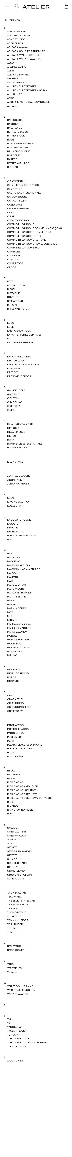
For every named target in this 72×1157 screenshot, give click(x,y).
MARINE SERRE (16, 596)
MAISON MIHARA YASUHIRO (23, 569)
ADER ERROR (15, 43)
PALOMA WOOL (16, 725)
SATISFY (12, 847)
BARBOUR (13, 124)
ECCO (10, 323)
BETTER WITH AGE (18, 163)
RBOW (11, 770)
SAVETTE (12, 855)
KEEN (10, 498)
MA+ (10, 553)
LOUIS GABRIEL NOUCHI (21, 535)
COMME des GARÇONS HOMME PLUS (29, 232)
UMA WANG (14, 946)
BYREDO (12, 159)
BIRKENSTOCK (16, 135)
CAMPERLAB (14, 189)
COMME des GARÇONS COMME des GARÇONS (34, 228)
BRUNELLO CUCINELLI (20, 151)
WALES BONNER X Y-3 (20, 986)
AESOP (11, 62)
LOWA (10, 539)
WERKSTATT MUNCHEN (21, 990)
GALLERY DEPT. (16, 390)
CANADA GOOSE (17, 196)
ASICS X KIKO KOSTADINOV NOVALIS (28, 102)
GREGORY (13, 406)
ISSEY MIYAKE (15, 461)
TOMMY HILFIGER (17, 920)
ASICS (10, 98)
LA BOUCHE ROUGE (19, 519)
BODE (10, 139)
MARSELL (12, 604)
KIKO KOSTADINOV (18, 501)
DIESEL (11, 289)
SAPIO (11, 843)
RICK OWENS (15, 782)
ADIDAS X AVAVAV (17, 47)
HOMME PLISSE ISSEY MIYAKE (24, 443)
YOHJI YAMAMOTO (18, 1038)
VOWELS (12, 972)
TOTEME (12, 928)
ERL (9, 338)
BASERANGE (14, 127)
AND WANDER (15, 82)
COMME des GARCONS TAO (23, 247)
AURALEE (12, 106)
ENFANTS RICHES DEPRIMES (24, 334)
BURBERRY (14, 155)
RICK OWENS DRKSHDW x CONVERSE (29, 798)
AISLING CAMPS (16, 66)
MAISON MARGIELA (18, 565)
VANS (10, 964)
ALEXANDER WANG (18, 74)
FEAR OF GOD (15, 360)
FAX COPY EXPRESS (19, 356)
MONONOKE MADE (18, 639)
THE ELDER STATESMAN (21, 900)
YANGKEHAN (15, 1027)
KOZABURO (14, 505)
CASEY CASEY (15, 204)
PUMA (10, 752)
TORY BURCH (15, 924)
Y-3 (9, 1019)
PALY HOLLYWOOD (18, 729)
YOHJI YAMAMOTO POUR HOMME (27, 1042)
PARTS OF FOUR (16, 733)
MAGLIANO (13, 561)
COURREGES (15, 263)
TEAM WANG (14, 896)
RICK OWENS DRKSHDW (22, 794)
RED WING (13, 774)
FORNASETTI (14, 368)
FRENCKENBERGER (19, 376)
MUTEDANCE (14, 651)
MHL (10, 616)
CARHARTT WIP (16, 200)
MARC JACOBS (16, 588)
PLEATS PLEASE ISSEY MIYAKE (24, 744)
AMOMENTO (14, 78)
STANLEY (12, 867)
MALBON (12, 573)
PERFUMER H (15, 737)
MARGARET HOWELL (19, 592)
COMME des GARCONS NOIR (24, 236)
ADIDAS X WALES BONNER (23, 55)
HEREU (11, 436)
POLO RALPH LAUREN (20, 748)
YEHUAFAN (13, 1034)
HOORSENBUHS (17, 447)
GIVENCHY (13, 394)
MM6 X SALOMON (17, 631)
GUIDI (10, 410)
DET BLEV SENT (16, 285)
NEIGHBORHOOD (18, 673)
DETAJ (10, 281)
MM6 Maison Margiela (19, 624)
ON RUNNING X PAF (19, 707)
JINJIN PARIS (14, 479)
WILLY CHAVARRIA (18, 994)
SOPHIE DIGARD (17, 863)
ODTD (10, 695)
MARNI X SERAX (16, 608)
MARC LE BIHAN (16, 584)
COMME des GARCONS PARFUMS (26, 239)
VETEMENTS (14, 968)
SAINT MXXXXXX (17, 835)
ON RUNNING (15, 703)
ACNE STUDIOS (16, 39)
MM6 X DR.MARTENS (19, 628)
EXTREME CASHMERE (20, 342)
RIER (10, 802)
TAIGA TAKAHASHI (17, 892)
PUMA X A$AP (15, 756)
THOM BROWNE (16, 912)
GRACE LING (14, 402)
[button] (15, 7)
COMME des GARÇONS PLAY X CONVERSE (32, 243)
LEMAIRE (12, 527)
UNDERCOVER (15, 950)
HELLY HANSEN (16, 431)
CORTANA (13, 259)
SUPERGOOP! (15, 878)
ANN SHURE (14, 94)
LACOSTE (12, 523)
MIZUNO (12, 655)
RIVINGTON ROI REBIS (20, 809)
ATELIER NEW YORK (19, 35)
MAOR (10, 581)
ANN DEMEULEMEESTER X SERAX (27, 90)
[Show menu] (7, 6)
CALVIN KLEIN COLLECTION (23, 185)
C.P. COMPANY (16, 181)
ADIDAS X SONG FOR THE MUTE (26, 51)
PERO (10, 740)
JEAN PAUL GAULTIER (19, 475)
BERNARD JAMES (17, 131)
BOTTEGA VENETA (18, 147)
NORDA (11, 677)
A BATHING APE (16, 31)
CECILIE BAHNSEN (18, 208)
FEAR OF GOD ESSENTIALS (23, 364)
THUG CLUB (14, 916)
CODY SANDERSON (19, 220)
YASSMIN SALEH (17, 1030)
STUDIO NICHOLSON (19, 874)
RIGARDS (12, 805)
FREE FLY (12, 372)
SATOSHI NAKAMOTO (19, 851)
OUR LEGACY (15, 711)
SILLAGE (12, 859)
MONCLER (13, 635)
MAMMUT (12, 577)
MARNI (11, 600)
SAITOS (11, 839)
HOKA (10, 439)
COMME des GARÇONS (20, 224)
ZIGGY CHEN (15, 1060)
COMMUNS (14, 251)
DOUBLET (13, 297)
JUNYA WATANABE (18, 483)
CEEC (10, 212)
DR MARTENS (15, 301)
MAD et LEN (13, 557)
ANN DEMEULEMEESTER (21, 86)
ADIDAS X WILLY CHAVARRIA (24, 59)
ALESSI (11, 70)
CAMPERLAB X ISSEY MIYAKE (24, 192)
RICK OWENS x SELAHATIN (22, 790)
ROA (9, 813)
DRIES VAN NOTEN (18, 308)
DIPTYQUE (13, 293)
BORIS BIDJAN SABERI (20, 143)
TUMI (10, 932)
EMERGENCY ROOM (19, 330)
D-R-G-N (12, 304)
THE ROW (13, 908)
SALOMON (13, 827)
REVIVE (11, 778)
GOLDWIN (13, 398)
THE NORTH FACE (17, 904)
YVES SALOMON (16, 1046)
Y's (8, 1023)
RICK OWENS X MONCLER (22, 786)
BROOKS (12, 167)
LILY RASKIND (15, 531)
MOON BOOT (15, 643)
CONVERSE (14, 255)
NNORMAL (13, 681)
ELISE (10, 327)
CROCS (11, 267)
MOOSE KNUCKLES (18, 647)
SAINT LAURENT (16, 831)
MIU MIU (12, 620)
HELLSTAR (13, 428)
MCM (10, 612)
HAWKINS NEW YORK (20, 424)
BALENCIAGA (15, 120)
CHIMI (11, 216)
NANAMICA (13, 669)
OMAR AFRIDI (15, 699)
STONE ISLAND (16, 870)
